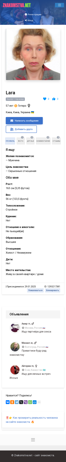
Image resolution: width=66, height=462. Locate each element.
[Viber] (26, 402)
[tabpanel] (33, 159)
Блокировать (52, 290)
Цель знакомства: (17, 166)
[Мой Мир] (35, 402)
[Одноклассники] (12, 402)
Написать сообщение (26, 120)
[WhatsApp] (30, 402)
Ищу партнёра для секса (36, 327)
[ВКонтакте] (8, 402)
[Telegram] (17, 402)
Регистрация (34, 14)
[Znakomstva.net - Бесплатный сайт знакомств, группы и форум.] (17, 5)
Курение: (11, 216)
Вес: (8, 194)
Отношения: (13, 248)
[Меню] (59, 5)
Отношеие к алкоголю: (20, 227)
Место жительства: (18, 270)
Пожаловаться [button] (35, 290)
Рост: (9, 184)
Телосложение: (15, 205)
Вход (30, 20)
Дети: (9, 259)
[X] (21, 402)
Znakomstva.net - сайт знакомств (34, 455)
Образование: (14, 237)
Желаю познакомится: (20, 156)
